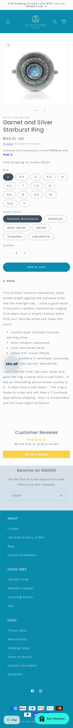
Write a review (36, 454)
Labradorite (41, 236)
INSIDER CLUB (18, 579)
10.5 (10, 203)
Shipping (8, 144)
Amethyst (55, 219)
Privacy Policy (17, 630)
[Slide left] (28, 110)
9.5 (36, 194)
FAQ (10, 606)
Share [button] (11, 281)
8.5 (9, 194)
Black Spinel (16, 227)
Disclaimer (14, 674)
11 (24, 203)
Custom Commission (22, 555)
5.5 (49, 177)
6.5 (9, 186)
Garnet (41, 227)
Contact (13, 528)
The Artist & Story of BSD (26, 537)
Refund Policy (17, 639)
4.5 (21, 177)
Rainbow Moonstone (22, 219)
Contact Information (22, 665)
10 (50, 194)
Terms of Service (19, 657)
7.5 (36, 186)
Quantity (8, 245)
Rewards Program (20, 588)
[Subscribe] (61, 495)
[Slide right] (45, 110)
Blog (10, 546)
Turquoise (14, 236)
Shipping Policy (18, 648)
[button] (8, 21)
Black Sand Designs (29, 721)
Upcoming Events (20, 597)
